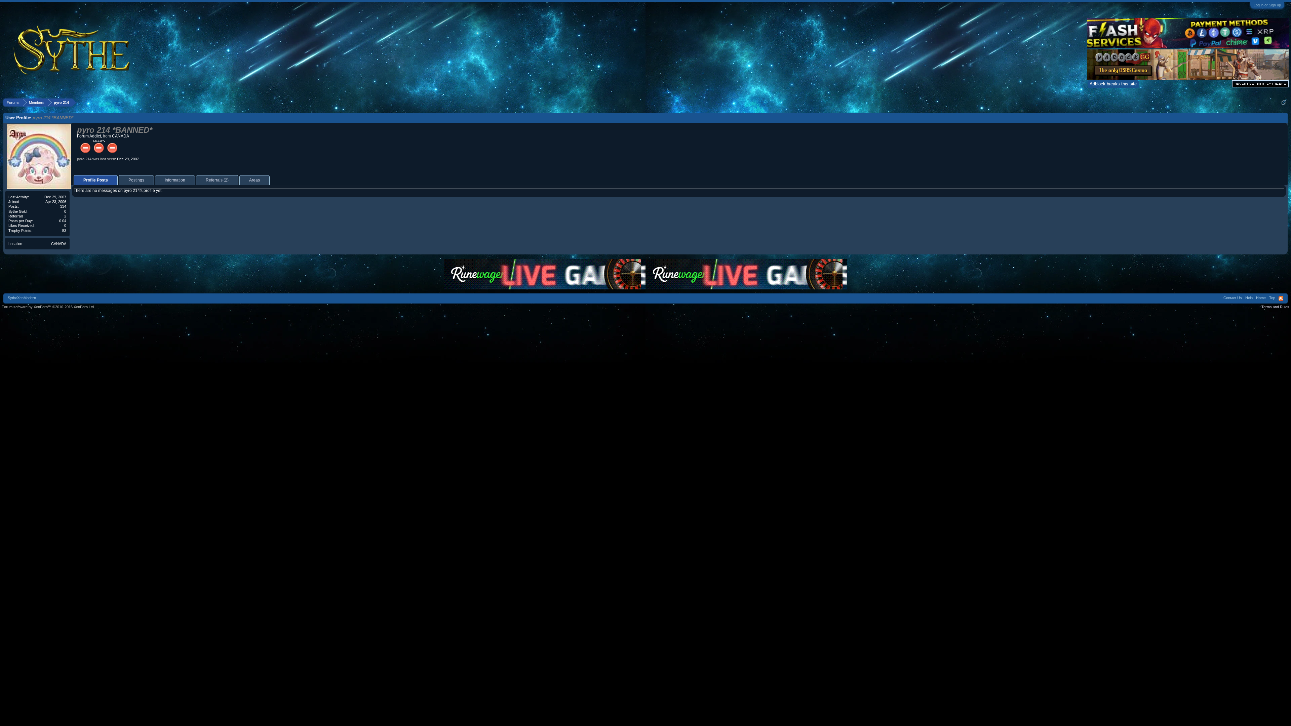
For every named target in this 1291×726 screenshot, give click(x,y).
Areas (254, 180)
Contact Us (1232, 298)
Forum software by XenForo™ (48, 307)
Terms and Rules (1275, 307)
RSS (1281, 298)
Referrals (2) (217, 180)
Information (175, 180)
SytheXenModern (22, 298)
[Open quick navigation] (1284, 102)
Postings (136, 180)
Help (1249, 298)
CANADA (58, 244)
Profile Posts (95, 180)
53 (64, 231)
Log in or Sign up (1267, 5)
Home (1261, 298)
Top (1272, 298)
